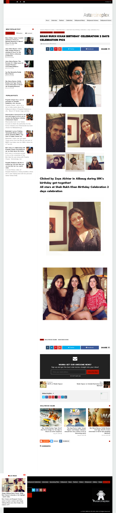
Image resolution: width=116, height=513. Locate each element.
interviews (45, 482)
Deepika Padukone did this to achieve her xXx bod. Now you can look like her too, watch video (14, 165)
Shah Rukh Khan (63, 339)
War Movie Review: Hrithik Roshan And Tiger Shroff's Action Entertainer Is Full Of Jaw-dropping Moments (99, 430)
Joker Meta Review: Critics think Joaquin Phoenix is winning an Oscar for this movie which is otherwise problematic (13, 52)
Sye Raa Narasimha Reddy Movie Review (13, 73)
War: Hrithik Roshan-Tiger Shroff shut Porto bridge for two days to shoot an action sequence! (51, 429)
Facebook (90, 49)
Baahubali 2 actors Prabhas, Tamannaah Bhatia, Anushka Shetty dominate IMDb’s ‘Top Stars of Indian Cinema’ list (14, 133)
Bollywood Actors (106, 20)
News (70, 482)
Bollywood (88, 482)
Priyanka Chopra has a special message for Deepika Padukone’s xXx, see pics (14, 101)
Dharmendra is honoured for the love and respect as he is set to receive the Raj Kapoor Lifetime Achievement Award (15, 117)
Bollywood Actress (92, 20)
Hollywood (64, 482)
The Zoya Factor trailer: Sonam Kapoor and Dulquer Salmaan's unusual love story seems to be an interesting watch (75, 430)
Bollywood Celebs (51, 339)
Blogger (46, 441)
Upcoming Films (54, 482)
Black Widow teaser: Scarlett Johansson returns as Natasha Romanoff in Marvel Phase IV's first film (14, 40)
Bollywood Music (80, 20)
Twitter (71, 49)
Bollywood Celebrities (34, 482)
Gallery (95, 482)
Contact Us (108, 2)
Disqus (56, 441)
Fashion (75, 482)
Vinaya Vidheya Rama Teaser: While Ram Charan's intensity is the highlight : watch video (13, 495)
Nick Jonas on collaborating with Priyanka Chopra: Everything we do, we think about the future (15, 149)
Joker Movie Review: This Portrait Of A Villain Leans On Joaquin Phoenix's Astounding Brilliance (14, 63)
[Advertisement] (58, 22)
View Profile (46, 393)
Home (100, 482)
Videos (81, 482)
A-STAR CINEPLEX (85, 511)
